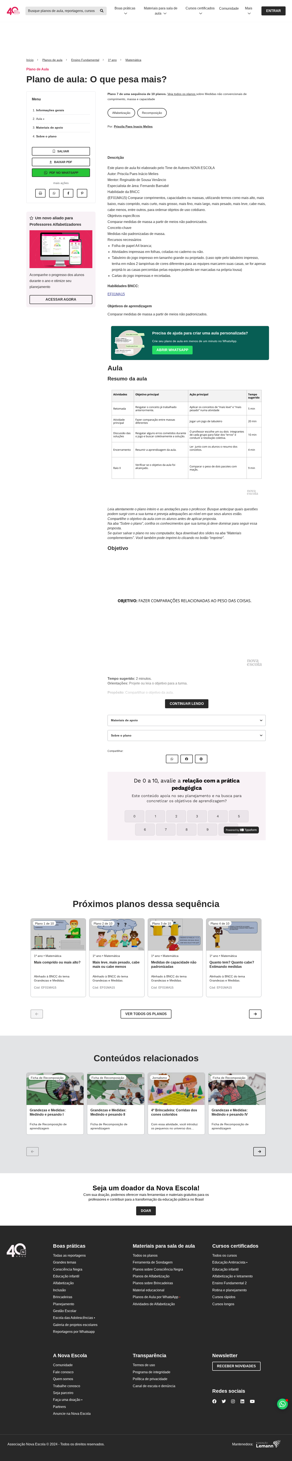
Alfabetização (63, 1283)
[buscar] (102, 11)
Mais (248, 8)
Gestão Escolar (64, 1311)
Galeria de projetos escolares (75, 1325)
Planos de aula (52, 60)
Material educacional (148, 1290)
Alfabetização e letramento (232, 1276)
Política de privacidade (150, 1379)
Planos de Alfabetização (151, 1276)
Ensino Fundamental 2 (229, 1283)
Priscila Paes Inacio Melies (133, 126)
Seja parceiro (63, 1393)
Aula (39, 118)
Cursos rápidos (223, 1297)
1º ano (112, 60)
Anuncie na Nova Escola (72, 1413)
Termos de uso (144, 1365)
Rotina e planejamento (229, 1290)
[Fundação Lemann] (268, 1444)
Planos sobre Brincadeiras (153, 1283)
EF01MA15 (116, 294)
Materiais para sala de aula (160, 10)
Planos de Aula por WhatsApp (156, 1297)
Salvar (63, 151)
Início (30, 60)
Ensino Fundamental (85, 60)
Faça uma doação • (68, 1400)
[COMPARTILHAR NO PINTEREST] (201, 759)
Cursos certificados (200, 8)
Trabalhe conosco (66, 1386)
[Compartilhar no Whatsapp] (54, 193)
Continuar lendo (187, 703)
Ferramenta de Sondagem (153, 1262)
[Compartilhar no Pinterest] (82, 193)
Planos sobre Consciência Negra (158, 1269)
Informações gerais (50, 110)
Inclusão (59, 1290)
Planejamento (63, 1304)
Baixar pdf (63, 162)
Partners (59, 1407)
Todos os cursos (224, 1255)
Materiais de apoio (49, 127)
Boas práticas (125, 8)
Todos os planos (145, 1255)
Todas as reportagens (69, 1255)
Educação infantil (66, 1276)
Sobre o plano (46, 136)
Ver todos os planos (146, 1014)
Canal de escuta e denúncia (154, 1386)
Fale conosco (63, 1372)
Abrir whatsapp (172, 350)
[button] (255, 1014)
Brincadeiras (62, 1297)
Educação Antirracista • (230, 1262)
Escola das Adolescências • (74, 1318)
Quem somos (63, 1379)
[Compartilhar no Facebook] (68, 193)
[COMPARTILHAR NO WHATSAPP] (172, 759)
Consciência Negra (67, 1269)
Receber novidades (236, 1366)
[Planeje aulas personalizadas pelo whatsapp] (282, 1404)
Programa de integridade (151, 1372)
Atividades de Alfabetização (154, 1304)
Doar (146, 1211)
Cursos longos (223, 1304)
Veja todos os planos (181, 94)
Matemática (133, 60)
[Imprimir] (40, 193)
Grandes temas (64, 1262)
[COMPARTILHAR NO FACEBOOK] (186, 759)
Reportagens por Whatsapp (74, 1331)
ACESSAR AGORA (61, 299)
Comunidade (229, 8)
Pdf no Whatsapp (63, 172)
